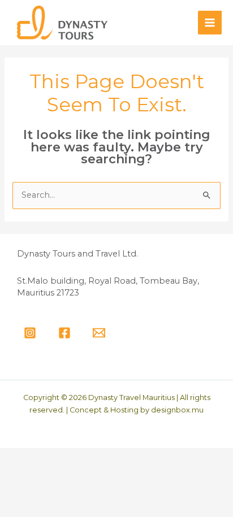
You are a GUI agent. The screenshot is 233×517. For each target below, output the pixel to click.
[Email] (99, 333)
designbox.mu (177, 410)
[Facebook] (64, 333)
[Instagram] (30, 333)
